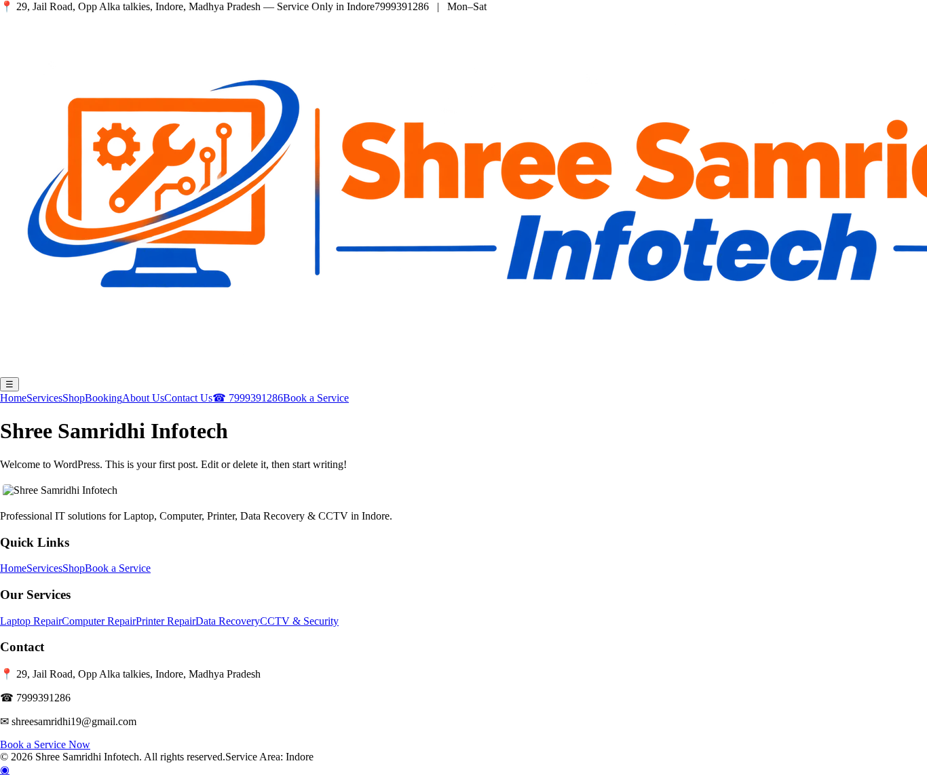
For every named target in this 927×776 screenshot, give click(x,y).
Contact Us (188, 398)
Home (13, 398)
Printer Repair (165, 621)
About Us (143, 398)
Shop (73, 398)
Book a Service (316, 398)
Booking (103, 398)
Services (44, 398)
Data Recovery (227, 621)
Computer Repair (99, 621)
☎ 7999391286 (247, 398)
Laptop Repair (31, 621)
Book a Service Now (45, 744)
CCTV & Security (299, 621)
